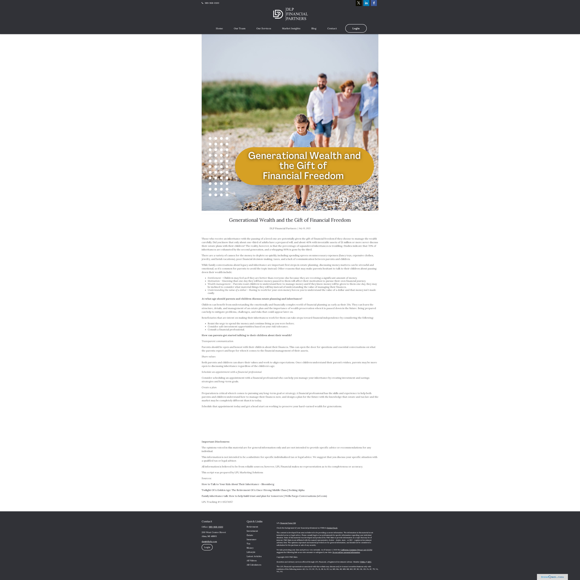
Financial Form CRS (288, 523)
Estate (250, 535)
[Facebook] (374, 3)
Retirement (252, 526)
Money (250, 547)
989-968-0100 (212, 3)
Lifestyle (251, 552)
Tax (248, 543)
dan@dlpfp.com (209, 541)
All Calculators (254, 564)
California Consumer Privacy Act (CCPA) (356, 550)
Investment (252, 531)
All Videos (252, 560)
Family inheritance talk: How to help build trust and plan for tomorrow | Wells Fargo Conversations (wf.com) (264, 495)
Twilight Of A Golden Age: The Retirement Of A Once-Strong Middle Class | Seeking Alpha (253, 490)
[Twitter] (359, 3)
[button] (219, 28)
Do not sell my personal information (346, 552)
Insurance (251, 539)
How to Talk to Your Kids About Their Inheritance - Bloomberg (238, 484)
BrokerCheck (332, 528)
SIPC (369, 562)
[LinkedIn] (366, 3)
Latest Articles (254, 556)
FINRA (363, 562)
